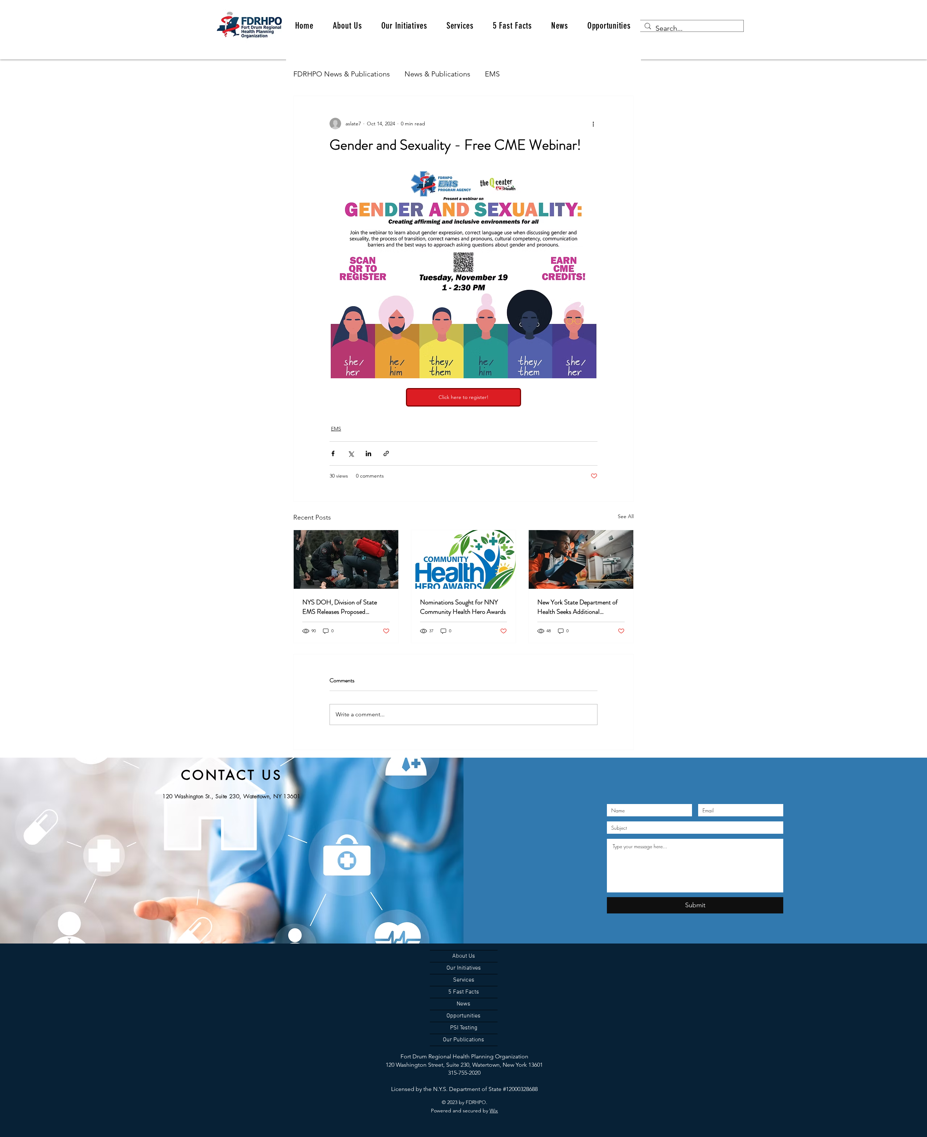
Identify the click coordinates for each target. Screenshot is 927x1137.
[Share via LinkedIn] (368, 453)
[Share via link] (386, 453)
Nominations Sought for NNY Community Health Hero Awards (463, 606)
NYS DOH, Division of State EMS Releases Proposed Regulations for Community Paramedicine (339, 606)
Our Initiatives (463, 968)
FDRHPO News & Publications (341, 74)
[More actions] (593, 123)
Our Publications (463, 1040)
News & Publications (437, 74)
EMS (492, 74)
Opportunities (463, 1016)
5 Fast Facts (463, 992)
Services (463, 980)
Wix (494, 1110)
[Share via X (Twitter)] (350, 453)
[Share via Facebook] (333, 453)
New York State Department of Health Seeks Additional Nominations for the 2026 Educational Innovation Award (577, 606)
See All (626, 516)
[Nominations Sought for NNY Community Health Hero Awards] (463, 559)
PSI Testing (463, 1028)
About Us (463, 956)
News (463, 1004)
